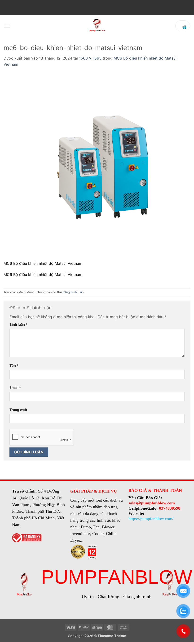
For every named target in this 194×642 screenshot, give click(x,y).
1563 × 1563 (90, 58)
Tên (13, 365)
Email (15, 388)
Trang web (18, 410)
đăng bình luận (73, 292)
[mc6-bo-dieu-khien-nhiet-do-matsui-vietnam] (97, 166)
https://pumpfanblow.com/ (150, 518)
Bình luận (18, 324)
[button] (7, 26)
